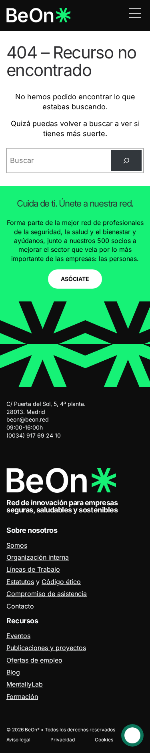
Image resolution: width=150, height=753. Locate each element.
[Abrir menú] (135, 13)
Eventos (18, 636)
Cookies (104, 740)
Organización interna (37, 557)
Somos (16, 545)
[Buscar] (126, 160)
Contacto (20, 606)
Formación (22, 697)
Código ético (61, 582)
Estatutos (20, 582)
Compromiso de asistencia (46, 594)
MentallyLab (24, 684)
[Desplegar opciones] (132, 735)
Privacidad (62, 740)
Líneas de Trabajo (33, 569)
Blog (13, 672)
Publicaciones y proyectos (46, 648)
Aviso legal (18, 740)
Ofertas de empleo (34, 660)
